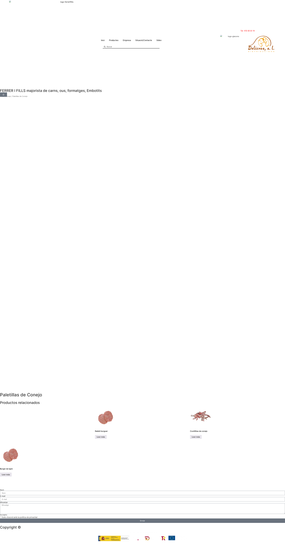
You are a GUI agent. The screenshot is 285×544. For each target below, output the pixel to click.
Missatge (4, 502)
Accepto (3, 515)
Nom (2, 490)
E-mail (2, 496)
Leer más (101, 437)
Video (158, 40)
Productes (113, 40)
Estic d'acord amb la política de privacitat (19, 517)
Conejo (8, 96)
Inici (103, 40)
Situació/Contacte (143, 40)
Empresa (127, 40)
